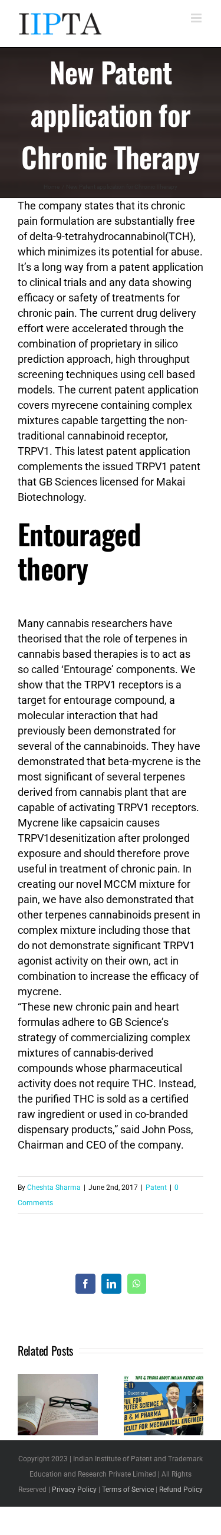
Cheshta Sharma (54, 1187)
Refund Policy (181, 1489)
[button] (26, 1404)
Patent (156, 1187)
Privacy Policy (74, 1489)
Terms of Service (128, 1489)
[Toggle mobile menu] (197, 18)
